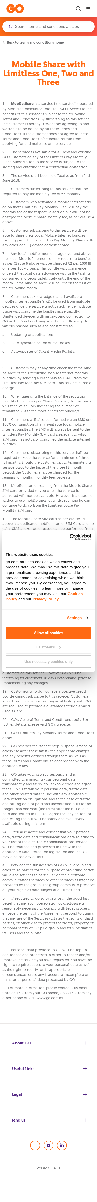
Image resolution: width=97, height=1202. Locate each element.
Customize (45, 647)
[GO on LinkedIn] (62, 1145)
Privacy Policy (46, 599)
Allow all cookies (48, 633)
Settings (74, 618)
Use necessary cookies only (48, 662)
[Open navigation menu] (88, 8)
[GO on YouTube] (48, 1145)
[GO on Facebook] (35, 1145)
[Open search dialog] (78, 8)
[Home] (15, 8)
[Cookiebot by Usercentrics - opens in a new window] (69, 537)
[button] (48, 26)
